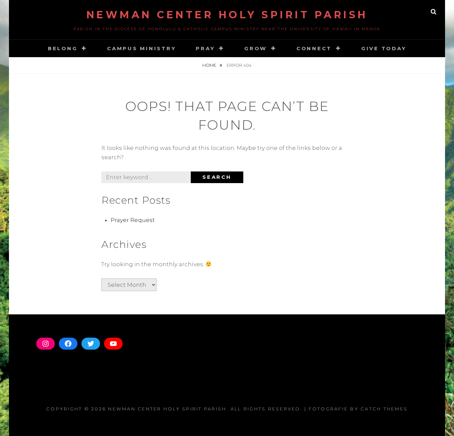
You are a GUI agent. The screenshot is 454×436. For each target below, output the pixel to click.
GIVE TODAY (383, 48)
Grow (255, 48)
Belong (63, 48)
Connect (314, 48)
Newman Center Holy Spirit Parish (227, 15)
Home (209, 65)
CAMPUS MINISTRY (141, 48)
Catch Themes (384, 408)
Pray (205, 48)
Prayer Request (133, 220)
